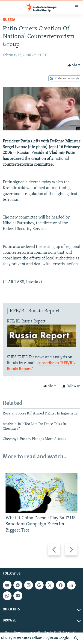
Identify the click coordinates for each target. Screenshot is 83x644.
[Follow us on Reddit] (17, 585)
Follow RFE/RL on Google (50, 638)
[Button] (74, 65)
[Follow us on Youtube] (7, 585)
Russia (9, 20)
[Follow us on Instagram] (28, 585)
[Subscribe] (17, 595)
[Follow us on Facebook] (60, 585)
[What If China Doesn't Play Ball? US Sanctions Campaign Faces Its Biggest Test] (41, 493)
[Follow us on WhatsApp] (7, 595)
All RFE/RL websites (16, 638)
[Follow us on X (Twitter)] (49, 585)
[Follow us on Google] (39, 585)
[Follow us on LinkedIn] (71, 585)
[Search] (76, 638)
